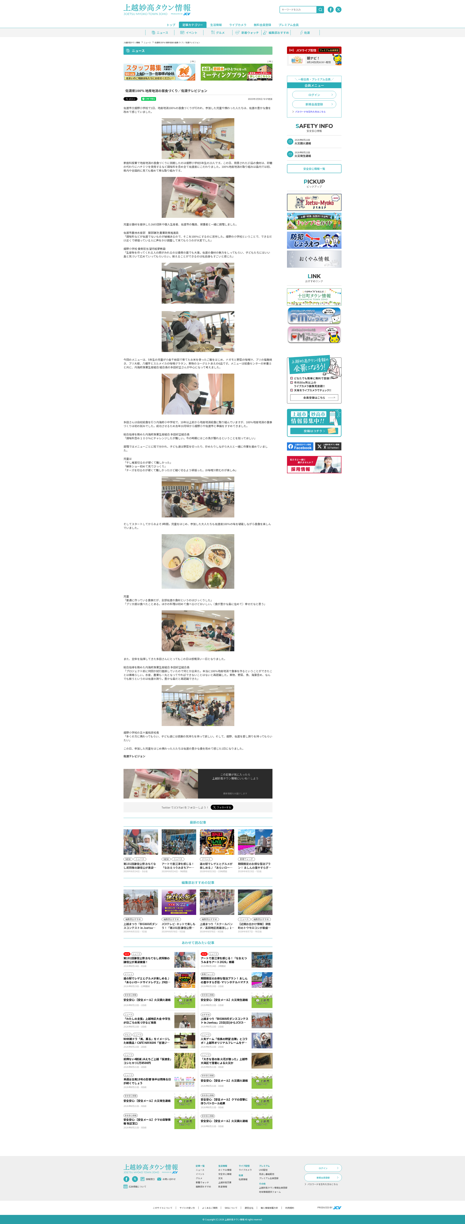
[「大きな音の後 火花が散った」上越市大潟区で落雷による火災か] (262, 1061)
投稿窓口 (150, 1179)
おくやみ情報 (224, 1169)
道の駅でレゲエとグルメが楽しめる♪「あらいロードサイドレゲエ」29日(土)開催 (147, 980)
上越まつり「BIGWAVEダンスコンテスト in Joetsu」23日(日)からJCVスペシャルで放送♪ (224, 1020)
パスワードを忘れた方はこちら (310, 112)
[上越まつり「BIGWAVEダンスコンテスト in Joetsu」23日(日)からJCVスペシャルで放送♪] (262, 1020)
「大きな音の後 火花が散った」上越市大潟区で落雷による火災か (224, 1061)
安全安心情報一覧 (314, 169)
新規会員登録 (314, 104)
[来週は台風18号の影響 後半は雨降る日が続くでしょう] (184, 1081)
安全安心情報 (224, 1173)
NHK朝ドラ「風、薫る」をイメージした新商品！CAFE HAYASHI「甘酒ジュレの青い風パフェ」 (147, 1041)
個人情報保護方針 (269, 1207)
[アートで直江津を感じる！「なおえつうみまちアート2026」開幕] (262, 960)
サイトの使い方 (187, 1207)
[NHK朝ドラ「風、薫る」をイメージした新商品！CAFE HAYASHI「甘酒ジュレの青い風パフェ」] (184, 1040)
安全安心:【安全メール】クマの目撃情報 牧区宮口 (147, 1121)
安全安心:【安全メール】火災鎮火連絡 (147, 1000)
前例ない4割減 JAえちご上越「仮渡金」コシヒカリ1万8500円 (147, 1061)
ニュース (147, 42)
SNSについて (231, 1207)
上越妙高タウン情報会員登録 (273, 1187)
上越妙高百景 (224, 1182)
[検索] (320, 9)
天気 (220, 1178)
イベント (200, 1173)
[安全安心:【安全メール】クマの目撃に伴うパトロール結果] (262, 1101)
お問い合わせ (169, 1179)
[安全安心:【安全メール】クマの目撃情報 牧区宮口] (184, 1121)
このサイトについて (162, 1207)
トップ (171, 25)
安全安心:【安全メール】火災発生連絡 (224, 1000)
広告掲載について (137, 1186)
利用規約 (289, 1207)
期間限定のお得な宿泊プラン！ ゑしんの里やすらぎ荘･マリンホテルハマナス (224, 980)
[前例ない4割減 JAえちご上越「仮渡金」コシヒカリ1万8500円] (184, 1061)
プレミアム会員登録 (268, 1178)
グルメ (199, 1178)
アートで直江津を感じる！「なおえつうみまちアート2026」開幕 (224, 960)
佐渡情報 (243, 1179)
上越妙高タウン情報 (132, 42)
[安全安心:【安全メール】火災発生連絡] (262, 1000)
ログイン (314, 95)
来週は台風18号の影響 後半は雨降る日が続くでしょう (147, 1081)
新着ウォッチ (202, 1182)
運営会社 (249, 1207)
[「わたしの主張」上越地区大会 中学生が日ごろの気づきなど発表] (184, 1020)
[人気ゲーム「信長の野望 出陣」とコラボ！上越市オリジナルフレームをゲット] (262, 1040)
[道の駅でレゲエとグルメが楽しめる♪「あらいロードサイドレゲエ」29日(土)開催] (184, 980)
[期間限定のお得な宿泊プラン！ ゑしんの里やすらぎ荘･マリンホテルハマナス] (262, 980)
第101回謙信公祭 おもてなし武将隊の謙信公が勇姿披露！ (147, 960)
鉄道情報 (222, 1186)
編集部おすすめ (203, 1186)
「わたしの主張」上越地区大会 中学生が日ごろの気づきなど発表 (147, 1020)
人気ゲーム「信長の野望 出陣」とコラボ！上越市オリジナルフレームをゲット (224, 1041)
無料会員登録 (262, 25)
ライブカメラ (237, 25)
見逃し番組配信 (266, 1173)
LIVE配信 (263, 1169)
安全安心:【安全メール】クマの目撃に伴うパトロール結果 (224, 1101)
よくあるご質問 (209, 1207)
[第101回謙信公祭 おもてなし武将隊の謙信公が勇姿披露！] (184, 960)
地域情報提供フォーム (270, 1191)
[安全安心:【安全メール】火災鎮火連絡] (184, 1000)
